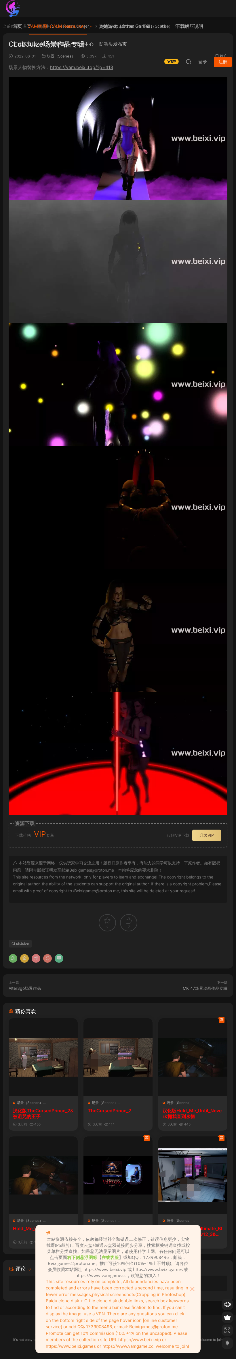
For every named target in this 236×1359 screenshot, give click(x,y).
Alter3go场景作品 (25, 988)
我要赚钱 (60, 44)
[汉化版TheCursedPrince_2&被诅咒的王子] (43, 1057)
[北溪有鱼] (13, 8)
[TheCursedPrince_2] (118, 1057)
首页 (17, 26)
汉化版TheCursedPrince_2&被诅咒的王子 (43, 1113)
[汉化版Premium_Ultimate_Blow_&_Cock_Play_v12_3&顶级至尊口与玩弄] (192, 1175)
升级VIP (206, 835)
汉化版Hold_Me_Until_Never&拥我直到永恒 (192, 1113)
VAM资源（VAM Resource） (58, 26)
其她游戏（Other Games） (127, 26)
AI (163, 26)
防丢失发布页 (113, 44)
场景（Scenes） (30, 1102)
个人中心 (84, 44)
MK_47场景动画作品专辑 (205, 988)
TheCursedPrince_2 (109, 1110)
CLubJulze (20, 943)
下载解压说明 (189, 26)
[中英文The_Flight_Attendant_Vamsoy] (118, 1175)
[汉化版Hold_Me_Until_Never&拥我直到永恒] (192, 1057)
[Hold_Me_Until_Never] (43, 1175)
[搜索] (188, 61)
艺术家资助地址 (29, 44)
